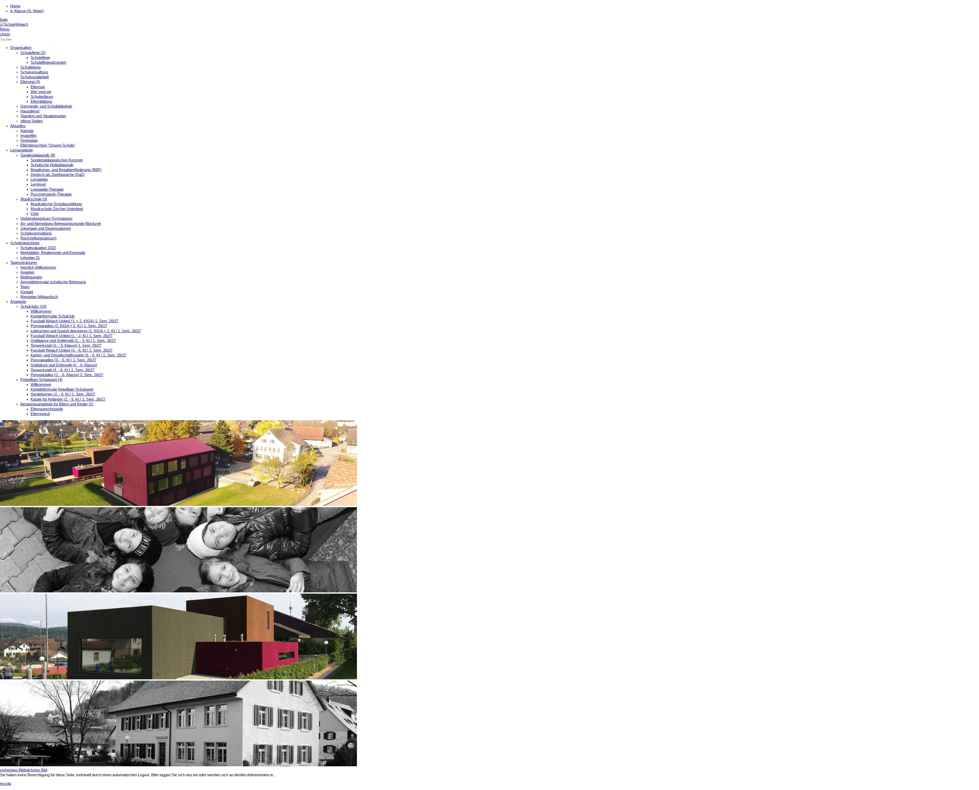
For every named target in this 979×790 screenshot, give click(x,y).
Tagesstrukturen (23, 263)
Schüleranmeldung (35, 233)
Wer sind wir (41, 92)
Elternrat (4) (30, 82)
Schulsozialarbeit (34, 77)
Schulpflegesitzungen (48, 62)
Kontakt (26, 292)
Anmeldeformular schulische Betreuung (53, 282)
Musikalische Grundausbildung (56, 204)
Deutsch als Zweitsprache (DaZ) (58, 175)
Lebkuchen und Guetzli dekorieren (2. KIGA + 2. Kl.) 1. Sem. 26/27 (86, 331)
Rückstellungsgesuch (38, 238)
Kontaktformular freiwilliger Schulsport (62, 389)
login (4, 20)
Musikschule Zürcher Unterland (57, 209)
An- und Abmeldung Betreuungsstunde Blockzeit (60, 224)
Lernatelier (39, 179)
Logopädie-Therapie (47, 189)
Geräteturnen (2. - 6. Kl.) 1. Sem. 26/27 (63, 394)
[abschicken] (48, 40)
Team (25, 287)
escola (5, 784)
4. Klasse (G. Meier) (27, 11)
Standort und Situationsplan (43, 116)
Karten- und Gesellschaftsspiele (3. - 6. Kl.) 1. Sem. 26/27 (78, 355)
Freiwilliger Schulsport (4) (41, 380)
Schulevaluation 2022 (38, 248)
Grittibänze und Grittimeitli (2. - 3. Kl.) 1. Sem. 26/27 (73, 341)
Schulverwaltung (34, 72)
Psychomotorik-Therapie (51, 194)
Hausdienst (29, 111)
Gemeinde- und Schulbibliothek (46, 106)
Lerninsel (38, 184)
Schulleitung (30, 67)
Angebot (27, 272)
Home (15, 6)
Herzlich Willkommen (38, 267)
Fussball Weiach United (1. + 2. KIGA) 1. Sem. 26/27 (74, 321)
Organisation (20, 48)
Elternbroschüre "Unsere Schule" (47, 145)
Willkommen (41, 311)
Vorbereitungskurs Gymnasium (46, 218)
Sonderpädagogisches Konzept (57, 160)
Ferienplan (29, 140)
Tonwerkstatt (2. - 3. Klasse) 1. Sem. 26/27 (66, 345)
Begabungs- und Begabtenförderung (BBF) (66, 170)
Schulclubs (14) (33, 306)
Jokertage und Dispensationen (45, 228)
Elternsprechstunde (47, 409)
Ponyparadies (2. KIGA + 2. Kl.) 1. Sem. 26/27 (69, 326)
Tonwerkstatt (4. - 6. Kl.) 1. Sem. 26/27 (62, 370)
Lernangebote (21, 150)
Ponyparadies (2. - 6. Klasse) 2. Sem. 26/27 (67, 375)
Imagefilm (28, 136)
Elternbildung (41, 101)
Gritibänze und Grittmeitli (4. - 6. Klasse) (64, 365)
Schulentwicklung (24, 243)
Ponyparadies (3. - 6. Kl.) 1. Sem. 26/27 (63, 360)
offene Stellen (31, 121)
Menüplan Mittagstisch (39, 297)
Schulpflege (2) (32, 53)
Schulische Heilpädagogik (52, 165)
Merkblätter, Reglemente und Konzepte (52, 253)
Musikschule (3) (33, 199)
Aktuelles (17, 126)
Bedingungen (31, 277)
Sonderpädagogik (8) (37, 155)
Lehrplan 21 (30, 258)
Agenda (26, 131)
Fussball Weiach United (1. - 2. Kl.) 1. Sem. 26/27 (71, 336)
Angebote (18, 302)
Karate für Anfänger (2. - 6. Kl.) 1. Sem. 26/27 (68, 399)
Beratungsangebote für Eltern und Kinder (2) (56, 404)
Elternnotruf (40, 414)
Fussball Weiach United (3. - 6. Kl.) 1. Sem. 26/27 (71, 350)
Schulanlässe (42, 97)
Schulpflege (40, 58)
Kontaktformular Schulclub (52, 316)
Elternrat (38, 87)
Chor (35, 214)
